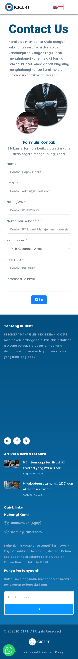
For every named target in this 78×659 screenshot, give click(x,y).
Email (11, 183)
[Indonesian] (60, 7)
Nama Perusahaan (22, 221)
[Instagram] (7, 441)
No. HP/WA (15, 202)
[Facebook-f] (16, 441)
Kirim (39, 299)
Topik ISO (14, 260)
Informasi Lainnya (21, 279)
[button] (9, 650)
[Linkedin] (26, 441)
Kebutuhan (15, 240)
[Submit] (39, 609)
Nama (12, 164)
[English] (55, 7)
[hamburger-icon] (67, 7)
